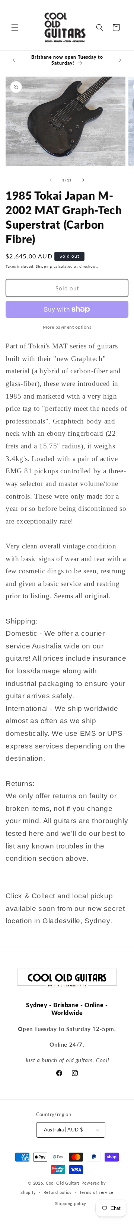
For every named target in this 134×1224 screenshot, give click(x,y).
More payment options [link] (67, 327)
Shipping (44, 266)
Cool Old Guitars (63, 1182)
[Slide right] (83, 180)
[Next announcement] (120, 60)
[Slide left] (50, 180)
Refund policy (58, 1192)
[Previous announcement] (14, 60)
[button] (15, 27)
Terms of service (96, 1192)
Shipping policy (71, 1203)
